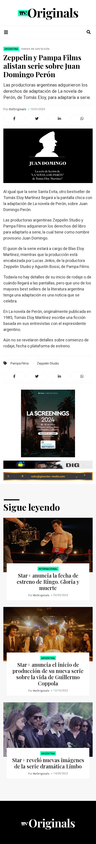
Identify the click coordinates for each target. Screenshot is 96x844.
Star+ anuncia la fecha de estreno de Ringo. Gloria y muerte (48, 581)
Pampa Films (19, 363)
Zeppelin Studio (48, 363)
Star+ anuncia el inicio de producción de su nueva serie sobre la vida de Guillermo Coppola (48, 674)
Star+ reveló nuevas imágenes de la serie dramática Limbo (48, 763)
